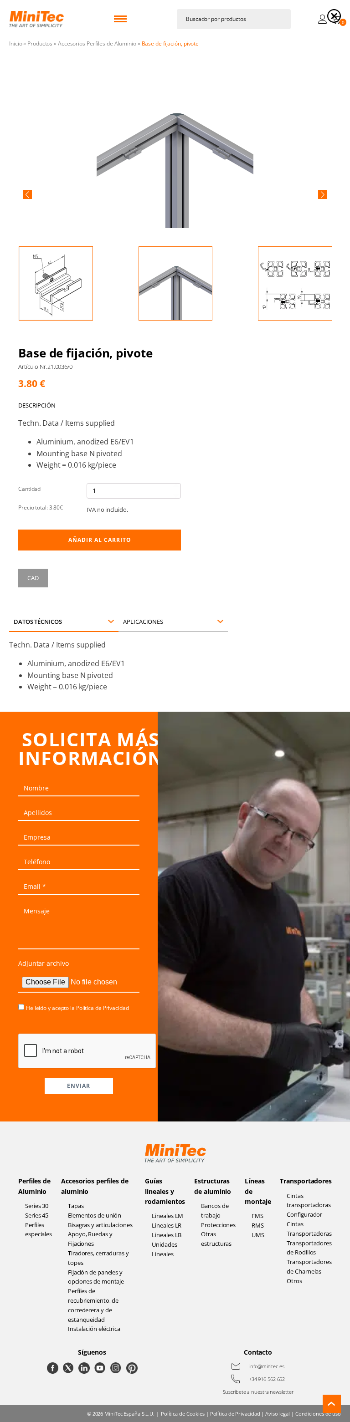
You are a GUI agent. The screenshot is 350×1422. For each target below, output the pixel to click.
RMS (258, 1225)
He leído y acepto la (77, 1008)
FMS (257, 1216)
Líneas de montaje (258, 1191)
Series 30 (36, 1206)
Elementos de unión (94, 1215)
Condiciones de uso (318, 1413)
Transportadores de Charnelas (309, 1266)
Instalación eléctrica (94, 1329)
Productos (39, 43)
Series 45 (36, 1215)
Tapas (76, 1206)
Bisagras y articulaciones (100, 1225)
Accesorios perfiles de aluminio (95, 1186)
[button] (27, 194)
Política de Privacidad (102, 1008)
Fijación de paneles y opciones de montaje (96, 1277)
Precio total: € (40, 507)
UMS (258, 1235)
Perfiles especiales (38, 1230)
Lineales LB (166, 1235)
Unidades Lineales (164, 1249)
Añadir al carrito (99, 540)
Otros (294, 1281)
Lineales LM (167, 1216)
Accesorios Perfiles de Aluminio (97, 43)
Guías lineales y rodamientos (165, 1191)
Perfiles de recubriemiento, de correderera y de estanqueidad (93, 1305)
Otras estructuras (216, 1239)
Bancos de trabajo (214, 1210)
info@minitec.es (266, 1366)
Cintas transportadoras (309, 1200)
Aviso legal (277, 1413)
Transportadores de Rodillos (309, 1248)
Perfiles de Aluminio (34, 1186)
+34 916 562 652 (267, 1379)
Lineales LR (166, 1225)
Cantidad (29, 489)
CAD (33, 578)
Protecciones (218, 1225)
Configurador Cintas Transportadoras (309, 1224)
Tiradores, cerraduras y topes (98, 1258)
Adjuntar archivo (43, 963)
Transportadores (306, 1181)
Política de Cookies (183, 1413)
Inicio (15, 43)
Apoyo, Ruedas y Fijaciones (90, 1239)
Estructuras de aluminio (212, 1186)
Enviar (78, 1086)
